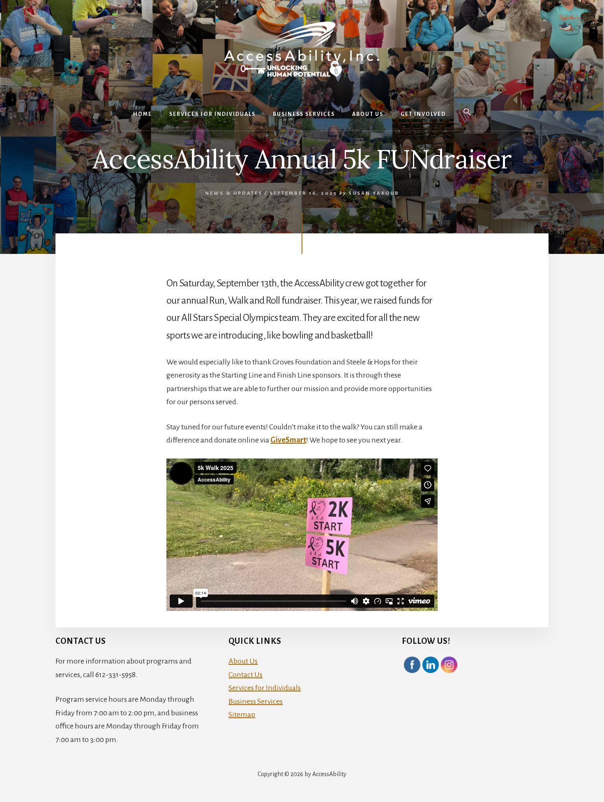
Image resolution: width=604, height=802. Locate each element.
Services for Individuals (264, 688)
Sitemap (241, 714)
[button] (467, 112)
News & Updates (234, 193)
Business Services (255, 701)
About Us (243, 661)
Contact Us (245, 675)
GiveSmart (288, 440)
